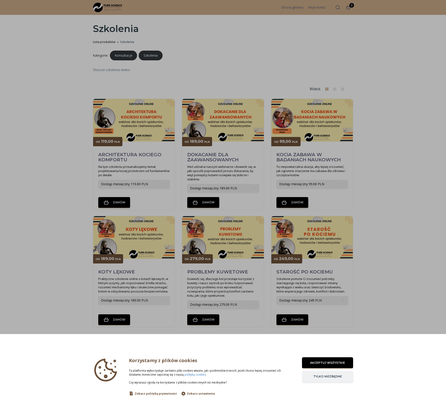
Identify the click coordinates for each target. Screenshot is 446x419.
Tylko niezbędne (327, 376)
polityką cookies (195, 375)
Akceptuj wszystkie (327, 362)
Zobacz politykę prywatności (156, 394)
